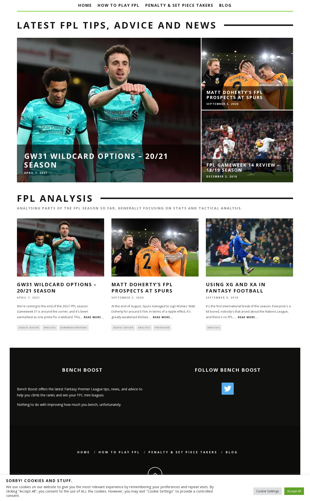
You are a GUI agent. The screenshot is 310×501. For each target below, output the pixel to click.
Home (85, 5)
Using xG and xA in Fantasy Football (236, 287)
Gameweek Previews (73, 327)
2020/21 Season (29, 327)
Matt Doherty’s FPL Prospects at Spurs (142, 287)
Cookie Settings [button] (267, 491)
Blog (225, 5)
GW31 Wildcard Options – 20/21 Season (57, 287)
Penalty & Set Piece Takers (179, 5)
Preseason (162, 327)
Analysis (50, 327)
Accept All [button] (294, 491)
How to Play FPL (119, 5)
